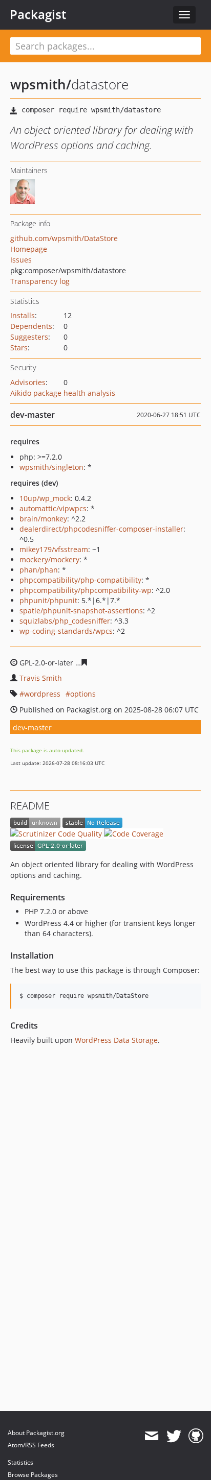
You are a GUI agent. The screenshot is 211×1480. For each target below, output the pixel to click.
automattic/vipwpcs (53, 508)
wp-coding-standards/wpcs (66, 631)
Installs (22, 315)
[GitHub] (195, 1436)
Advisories (28, 382)
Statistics (20, 1462)
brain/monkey (43, 518)
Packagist (38, 14)
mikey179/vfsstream (53, 549)
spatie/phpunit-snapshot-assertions (81, 610)
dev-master (32, 727)
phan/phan (38, 570)
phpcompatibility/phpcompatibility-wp (85, 590)
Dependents (31, 326)
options (83, 694)
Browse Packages (33, 1474)
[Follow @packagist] (173, 1436)
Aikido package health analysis (62, 393)
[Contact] (151, 1436)
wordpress (42, 694)
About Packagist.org (36, 1432)
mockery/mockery (49, 559)
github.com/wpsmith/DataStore (64, 238)
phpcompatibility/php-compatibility (80, 580)
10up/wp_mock (45, 498)
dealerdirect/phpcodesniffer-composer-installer (101, 529)
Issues (21, 260)
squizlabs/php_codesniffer (64, 621)
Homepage (28, 249)
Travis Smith (40, 678)
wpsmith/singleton (51, 467)
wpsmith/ (40, 84)
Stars (19, 347)
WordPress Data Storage (116, 1040)
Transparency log (40, 281)
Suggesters (29, 337)
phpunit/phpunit (48, 600)
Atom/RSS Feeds (31, 1445)
